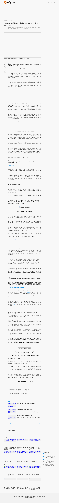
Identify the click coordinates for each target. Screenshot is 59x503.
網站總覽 (43, 496)
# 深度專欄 (9, 401)
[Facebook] (5, 64)
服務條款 (25, 496)
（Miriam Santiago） (15, 108)
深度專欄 (17, 5)
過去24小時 (7, 5)
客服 (19, 496)
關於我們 (52, 5)
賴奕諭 (9, 25)
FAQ (18, 496)
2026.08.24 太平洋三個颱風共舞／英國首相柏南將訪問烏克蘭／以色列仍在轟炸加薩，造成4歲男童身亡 (50, 465)
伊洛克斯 (13, 304)
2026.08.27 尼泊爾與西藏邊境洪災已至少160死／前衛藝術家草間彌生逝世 (50, 457)
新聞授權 (22, 496)
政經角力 (12, 20)
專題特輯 (34, 5)
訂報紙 (37, 496)
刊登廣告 (15, 496)
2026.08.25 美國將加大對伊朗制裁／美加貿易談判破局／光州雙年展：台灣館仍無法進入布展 (50, 462)
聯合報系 (34, 496)
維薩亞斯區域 (18, 295)
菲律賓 (15, 397)
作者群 (43, 5)
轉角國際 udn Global (7, 20)
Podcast (25, 5)
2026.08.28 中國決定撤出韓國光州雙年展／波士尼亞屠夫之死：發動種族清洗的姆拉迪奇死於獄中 (50, 454)
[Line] (5, 67)
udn (4, 20)
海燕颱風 (35, 189)
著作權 (28, 496)
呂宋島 (23, 292)
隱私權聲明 (31, 496)
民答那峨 (28, 292)
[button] (48, 2)
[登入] (53, 2)
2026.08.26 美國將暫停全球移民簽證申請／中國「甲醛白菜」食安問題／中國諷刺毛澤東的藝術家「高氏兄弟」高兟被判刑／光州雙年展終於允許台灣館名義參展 (50, 459)
